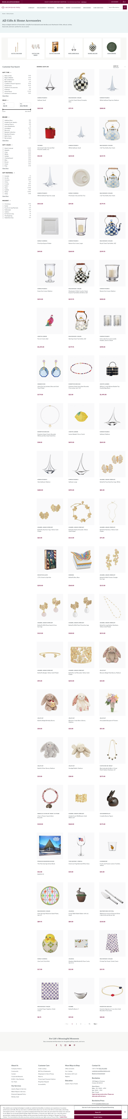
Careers (13, 1074)
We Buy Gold (15, 1097)
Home (3, 13)
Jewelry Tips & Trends (71, 1083)
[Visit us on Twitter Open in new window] (61, 1045)
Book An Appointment (11, 2)
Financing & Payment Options (47, 1079)
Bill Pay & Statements (44, 1071)
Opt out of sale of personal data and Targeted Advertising (98, 1107)
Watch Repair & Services (18, 1091)
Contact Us (96, 1065)
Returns (40, 1076)
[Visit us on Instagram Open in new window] (65, 1045)
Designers (87, 7)
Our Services (16, 1086)
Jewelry (31, 7)
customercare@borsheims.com (101, 1071)
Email (100, 1103)
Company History (16, 1068)
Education (69, 1081)
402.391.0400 (103, 1068)
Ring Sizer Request (43, 1081)
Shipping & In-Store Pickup (46, 1074)
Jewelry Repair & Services (18, 1089)
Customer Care (43, 1065)
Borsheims (96, 1078)
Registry (67, 1076)
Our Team (14, 1081)
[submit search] (125, 7)
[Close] (125, 1112)
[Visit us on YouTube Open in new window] (70, 1045)
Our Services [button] (98, 7)
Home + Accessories (73, 7)
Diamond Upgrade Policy (18, 1094)
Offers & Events (69, 1068)
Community (14, 1071)
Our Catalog (68, 1071)
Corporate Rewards (17, 1076)
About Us (14, 1065)
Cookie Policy (63, 1117)
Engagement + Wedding (45, 7)
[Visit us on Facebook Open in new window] (56, 1045)
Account (114, 2)
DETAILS (83, 2)
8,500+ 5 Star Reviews (17, 1079)
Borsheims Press (98, 1101)
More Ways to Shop (72, 1065)
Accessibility (42, 1084)
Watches (60, 7)
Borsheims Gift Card (71, 1074)
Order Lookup (42, 1068)
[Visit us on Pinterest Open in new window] (74, 1045)
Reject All (98, 1112)
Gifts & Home (10, 13)
